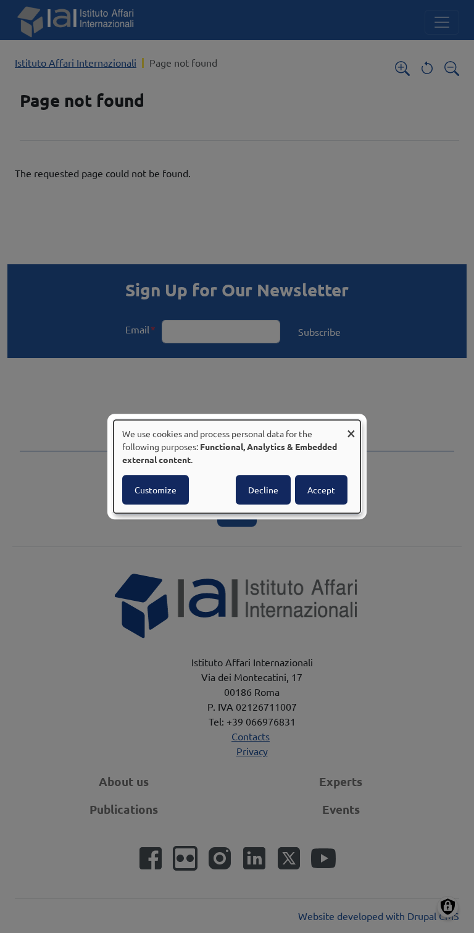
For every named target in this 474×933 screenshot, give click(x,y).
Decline (263, 489)
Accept (321, 489)
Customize (156, 489)
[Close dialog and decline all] (351, 427)
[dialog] (237, 467)
